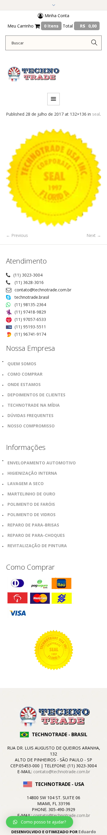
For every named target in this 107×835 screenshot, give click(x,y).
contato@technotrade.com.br (43, 290)
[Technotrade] (32, 71)
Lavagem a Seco (25, 483)
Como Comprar (25, 374)
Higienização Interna (32, 473)
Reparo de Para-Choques (36, 535)
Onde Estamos (24, 384)
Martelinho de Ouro (31, 494)
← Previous (17, 235)
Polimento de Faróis (31, 504)
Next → (93, 235)
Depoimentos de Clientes (36, 395)
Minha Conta (56, 15)
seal (96, 114)
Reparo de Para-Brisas (33, 525)
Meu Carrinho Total (52, 26)
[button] (39, 822)
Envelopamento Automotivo (41, 463)
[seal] (53, 178)
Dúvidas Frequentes (30, 415)
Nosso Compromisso (31, 426)
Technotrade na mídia (33, 405)
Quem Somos (21, 363)
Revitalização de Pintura (37, 545)
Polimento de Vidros (31, 514)
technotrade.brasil (32, 297)
